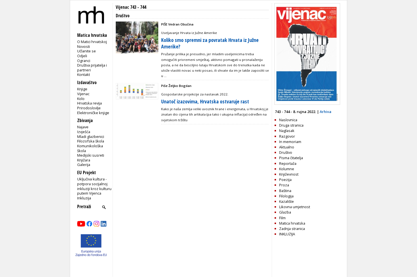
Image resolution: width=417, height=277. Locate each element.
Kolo (81, 98)
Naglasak (286, 130)
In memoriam (290, 141)
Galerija (83, 164)
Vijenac (83, 93)
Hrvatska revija (89, 103)
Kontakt (83, 74)
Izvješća (83, 131)
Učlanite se (86, 51)
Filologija (286, 196)
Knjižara (83, 160)
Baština (285, 190)
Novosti (83, 46)
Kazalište (286, 201)
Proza (284, 184)
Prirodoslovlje (89, 107)
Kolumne (286, 168)
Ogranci (83, 60)
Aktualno (286, 147)
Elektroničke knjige (93, 112)
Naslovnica (288, 119)
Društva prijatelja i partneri (92, 68)
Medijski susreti (90, 155)
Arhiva (325, 111)
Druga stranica (291, 125)
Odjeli (82, 55)
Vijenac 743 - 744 (131, 7)
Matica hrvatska (292, 223)
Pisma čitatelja (291, 157)
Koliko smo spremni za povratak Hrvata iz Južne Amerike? (210, 43)
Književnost (288, 174)
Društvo (285, 152)
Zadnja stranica (292, 228)
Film (282, 217)
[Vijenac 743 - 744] (307, 103)
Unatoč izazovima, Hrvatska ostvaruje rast (205, 101)
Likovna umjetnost (294, 206)
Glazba (285, 212)
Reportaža (287, 163)
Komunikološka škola (90, 148)
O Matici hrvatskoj (92, 41)
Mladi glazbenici (90, 136)
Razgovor (287, 136)
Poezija (285, 179)
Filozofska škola (90, 141)
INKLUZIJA (287, 233)
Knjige (82, 88)
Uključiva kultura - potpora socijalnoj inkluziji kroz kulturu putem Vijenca (94, 186)
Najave (83, 126)
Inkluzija (84, 198)
